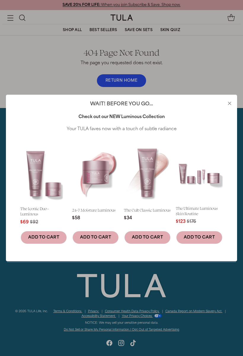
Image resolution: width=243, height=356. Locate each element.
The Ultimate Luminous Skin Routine (197, 211)
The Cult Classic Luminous (147, 209)
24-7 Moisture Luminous (94, 209)
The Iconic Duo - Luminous (34, 211)
